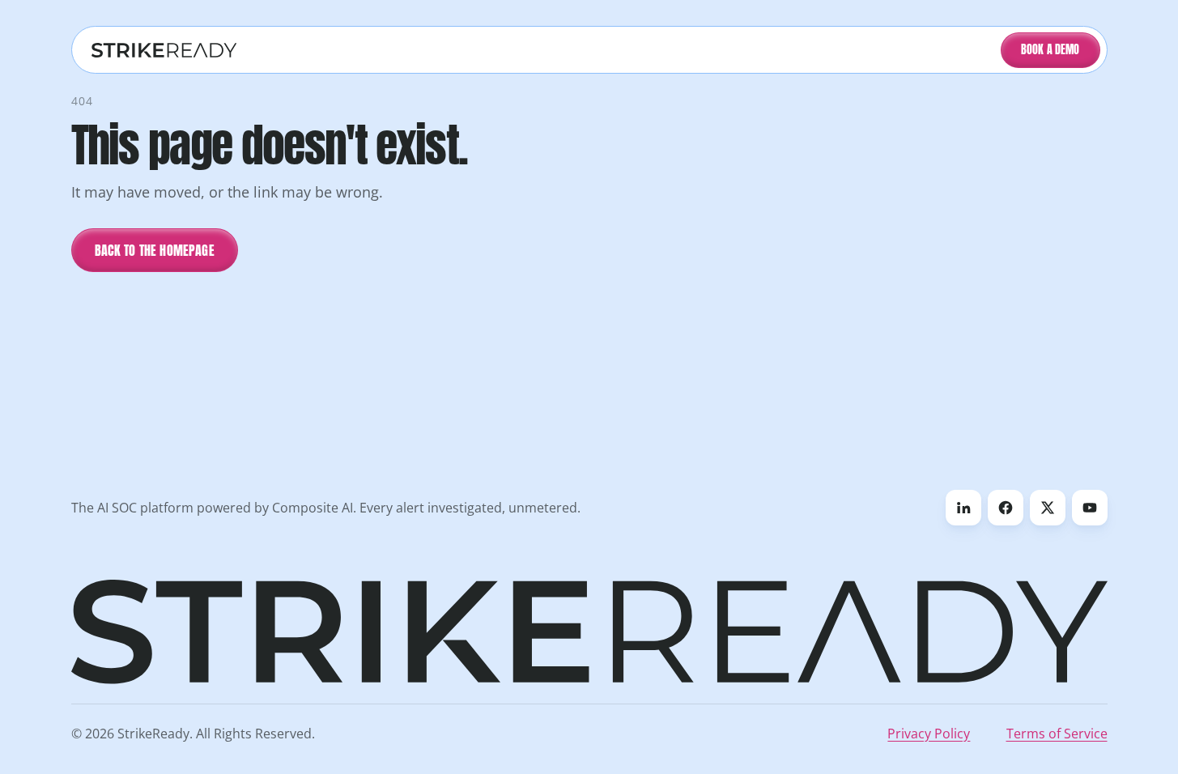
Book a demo (1050, 49)
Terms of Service (1057, 733)
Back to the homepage (155, 250)
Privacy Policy (928, 733)
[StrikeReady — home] (163, 50)
